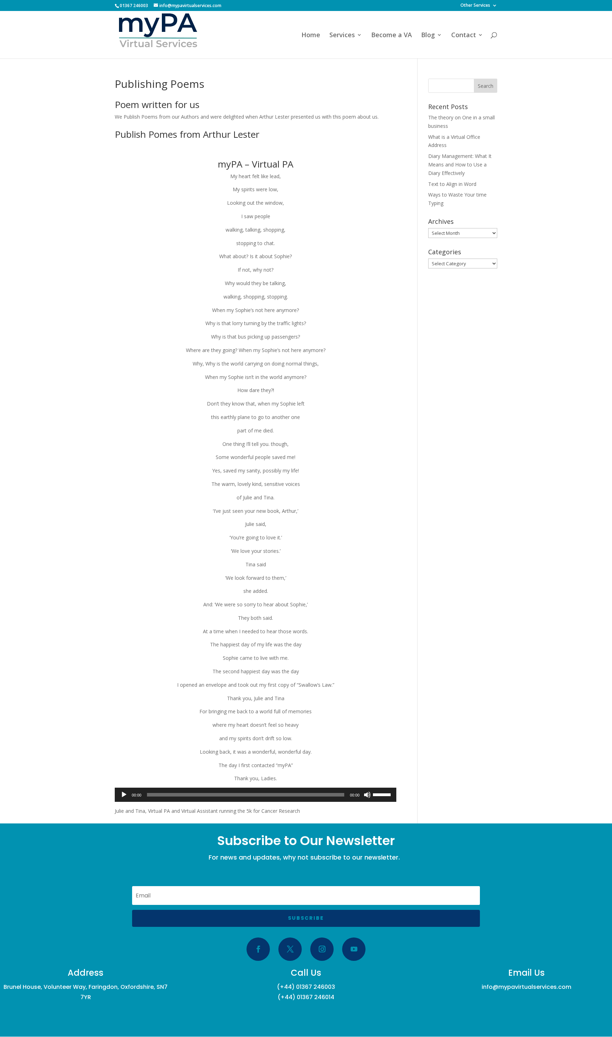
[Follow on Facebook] (258, 949)
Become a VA (391, 35)
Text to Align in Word (452, 184)
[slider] (383, 794)
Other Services (475, 5)
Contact (463, 35)
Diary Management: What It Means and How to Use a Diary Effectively (460, 164)
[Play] (124, 794)
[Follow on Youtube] (354, 949)
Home (310, 35)
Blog (428, 35)
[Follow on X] (290, 949)
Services (342, 35)
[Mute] (367, 794)
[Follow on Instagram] (322, 949)
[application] (255, 795)
